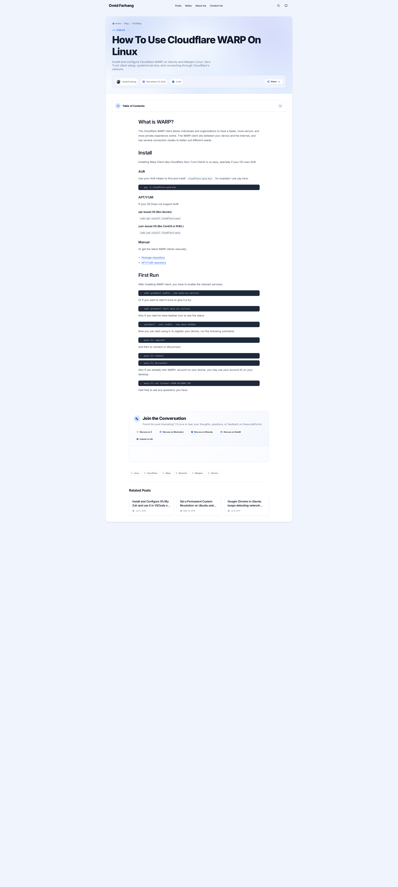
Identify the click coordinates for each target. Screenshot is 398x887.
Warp (168, 473)
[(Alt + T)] (286, 5)
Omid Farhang (121, 5)
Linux (136, 473)
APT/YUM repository (153, 262)
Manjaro (199, 473)
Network (182, 473)
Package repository (153, 257)
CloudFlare (152, 473)
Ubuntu (214, 473)
